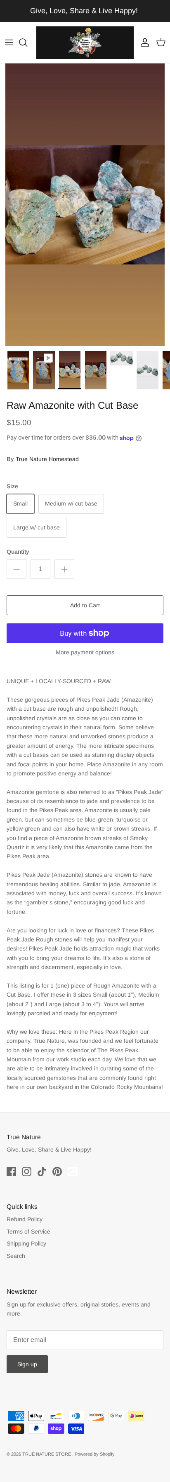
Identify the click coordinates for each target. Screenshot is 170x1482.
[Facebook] (11, 1171)
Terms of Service (28, 1231)
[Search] (27, 42)
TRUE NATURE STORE (47, 1454)
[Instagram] (26, 1171)
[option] (85, 205)
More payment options (85, 652)
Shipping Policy (26, 1243)
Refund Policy (24, 1219)
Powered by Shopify (95, 1454)
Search (16, 1256)
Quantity (18, 551)
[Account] (143, 42)
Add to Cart (85, 605)
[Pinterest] (57, 1171)
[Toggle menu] (9, 42)
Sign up (27, 1364)
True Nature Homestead (47, 459)
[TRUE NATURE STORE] (85, 42)
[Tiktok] (42, 1171)
